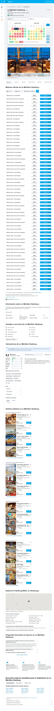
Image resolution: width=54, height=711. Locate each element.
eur (6, 383)
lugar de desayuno (9, 376)
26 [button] (22, 36)
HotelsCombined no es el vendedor (13, 700)
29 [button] (12, 39)
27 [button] (25, 36)
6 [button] (25, 28)
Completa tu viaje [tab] (27, 682)
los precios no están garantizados (32, 697)
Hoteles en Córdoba (40, 688)
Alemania (11, 6)
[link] (15, 458)
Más (6, 309)
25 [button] (20, 36)
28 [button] (10, 39)
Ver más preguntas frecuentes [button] (22, 654)
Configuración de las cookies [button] (10, 297)
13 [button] (25, 31)
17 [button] (17, 33)
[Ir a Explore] (1, 14)
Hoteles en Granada (40, 691)
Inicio (8, 6)
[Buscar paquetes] (1, 11)
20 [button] (25, 33)
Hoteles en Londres (9, 692)
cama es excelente (18, 380)
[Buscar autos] (1, 9)
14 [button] (10, 33)
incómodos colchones (9, 380)
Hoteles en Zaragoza (25, 689)
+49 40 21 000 (10, 14)
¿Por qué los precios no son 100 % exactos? (14, 704)
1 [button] (12, 28)
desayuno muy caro (17, 376)
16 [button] (15, 33)
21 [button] (10, 36)
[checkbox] (11, 401)
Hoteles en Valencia (40, 689)
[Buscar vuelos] (1, 5)
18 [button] (20, 33)
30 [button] (15, 39)
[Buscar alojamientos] (1, 7)
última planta (16, 378)
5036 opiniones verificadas (19, 15)
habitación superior (9, 378)
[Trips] (1, 17)
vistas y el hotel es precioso (16, 373)
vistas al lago (8, 373)
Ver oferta (28, 422)
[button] (2, 1)
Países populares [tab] (19, 682)
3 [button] (17, 28)
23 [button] (15, 36)
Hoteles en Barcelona (10, 688)
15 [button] (12, 33)
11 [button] (20, 31)
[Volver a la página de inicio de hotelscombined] (8, 1)
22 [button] (12, 36)
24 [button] (17, 36)
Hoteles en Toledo (9, 689)
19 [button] (22, 33)
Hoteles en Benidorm (9, 691)
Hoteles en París (24, 692)
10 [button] (17, 31)
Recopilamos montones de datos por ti (13, 702)
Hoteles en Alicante (24, 691)
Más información (38, 292)
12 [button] (22, 31)
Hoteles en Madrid (24, 688)
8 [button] (12, 31)
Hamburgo (18, 6)
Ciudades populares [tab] (10, 682)
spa (9, 383)
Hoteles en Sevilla (40, 692)
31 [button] (41, 39)
